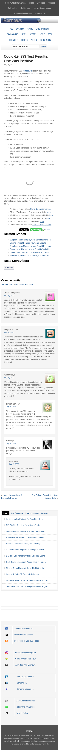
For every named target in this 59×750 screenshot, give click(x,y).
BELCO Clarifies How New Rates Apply (23, 525)
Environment (12, 34)
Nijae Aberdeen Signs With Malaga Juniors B (25, 550)
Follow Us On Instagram (25, 653)
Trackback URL (7, 284)
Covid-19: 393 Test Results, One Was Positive (26, 58)
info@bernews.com (11, 738)
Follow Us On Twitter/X (23, 635)
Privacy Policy (22, 713)
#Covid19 (9, 268)
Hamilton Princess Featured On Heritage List (25, 537)
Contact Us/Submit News (26, 659)
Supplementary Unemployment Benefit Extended (30, 246)
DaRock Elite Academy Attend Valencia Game (25, 556)
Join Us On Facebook (23, 629)
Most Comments (17, 513)
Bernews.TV (40, 13)
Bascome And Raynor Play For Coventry (23, 544)
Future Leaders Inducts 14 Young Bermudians (25, 531)
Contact (51, 2)
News (24, 34)
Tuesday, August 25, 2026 (15, 2)
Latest (5, 513)
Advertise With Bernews (25, 665)
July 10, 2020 (9, 296)
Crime (30, 28)
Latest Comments (32, 513)
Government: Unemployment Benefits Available (30, 249)
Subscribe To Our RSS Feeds (26, 641)
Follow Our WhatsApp (25, 707)
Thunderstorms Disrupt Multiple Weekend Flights (27, 586)
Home (31, 2)
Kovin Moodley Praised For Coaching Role (24, 519)
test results (27, 71)
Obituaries (13, 39)
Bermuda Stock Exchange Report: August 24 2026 (27, 580)
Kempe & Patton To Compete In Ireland (22, 574)
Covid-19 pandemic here (40, 209)
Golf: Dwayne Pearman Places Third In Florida (26, 562)
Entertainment (42, 28)
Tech (50, 34)
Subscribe (12, 8)
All (11, 28)
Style (42, 34)
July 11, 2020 (11, 407)
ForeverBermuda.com (42, 8)
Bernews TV (22, 683)
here (49, 212)
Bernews (29, 731)
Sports (33, 34)
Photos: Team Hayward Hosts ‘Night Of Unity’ (25, 568)
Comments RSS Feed (24, 284)
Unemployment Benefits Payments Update (28, 243)
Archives (44, 513)
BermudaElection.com (23, 13)
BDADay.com (25, 8)
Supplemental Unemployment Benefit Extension (30, 240)
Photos (24, 39)
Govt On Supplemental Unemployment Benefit (29, 255)
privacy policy (12, 741)
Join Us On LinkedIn (25, 677)
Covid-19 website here (41, 225)
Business (20, 28)
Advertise (41, 2)
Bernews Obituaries (25, 689)
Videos (34, 39)
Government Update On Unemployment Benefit (30, 252)
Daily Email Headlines (25, 701)
